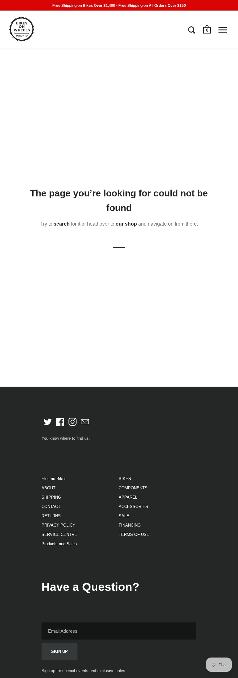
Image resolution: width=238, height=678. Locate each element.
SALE (124, 516)
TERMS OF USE (134, 534)
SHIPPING (51, 497)
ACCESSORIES (133, 506)
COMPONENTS (133, 488)
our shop (126, 224)
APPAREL (128, 497)
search (62, 224)
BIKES (125, 478)
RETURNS (51, 516)
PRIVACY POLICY (58, 525)
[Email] (85, 422)
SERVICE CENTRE (59, 534)
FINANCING (130, 525)
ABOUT (48, 488)
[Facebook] (60, 422)
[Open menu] (222, 29)
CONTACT (51, 506)
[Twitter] (48, 422)
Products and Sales (59, 543)
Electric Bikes (54, 478)
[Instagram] (72, 422)
